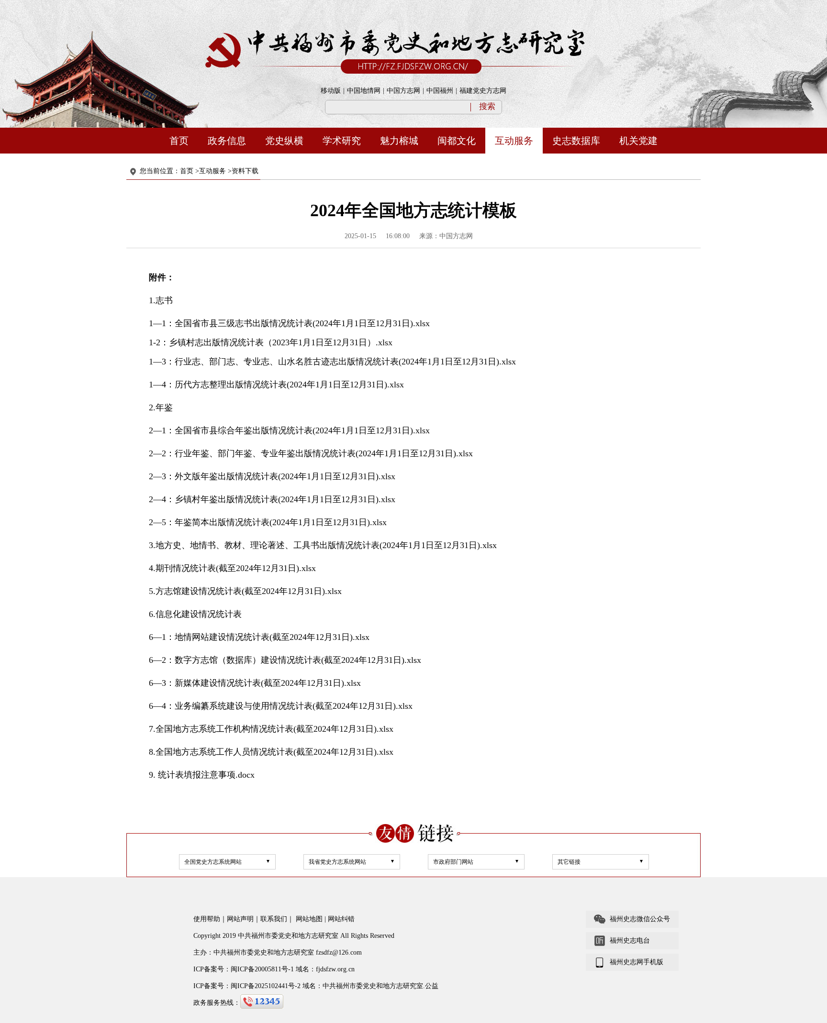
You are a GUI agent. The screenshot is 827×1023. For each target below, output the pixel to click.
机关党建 (638, 140)
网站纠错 (341, 919)
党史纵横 (284, 140)
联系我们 (273, 919)
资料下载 (245, 171)
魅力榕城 (399, 140)
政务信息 (227, 140)
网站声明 (240, 919)
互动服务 (514, 140)
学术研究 (342, 140)
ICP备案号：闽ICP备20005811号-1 (243, 969)
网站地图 (309, 919)
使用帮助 (206, 919)
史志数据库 (576, 140)
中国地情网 (363, 90)
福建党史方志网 (482, 90)
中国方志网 (403, 90)
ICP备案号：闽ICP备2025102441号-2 (247, 986)
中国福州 (439, 90)
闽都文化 (456, 140)
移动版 (331, 90)
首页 (179, 140)
